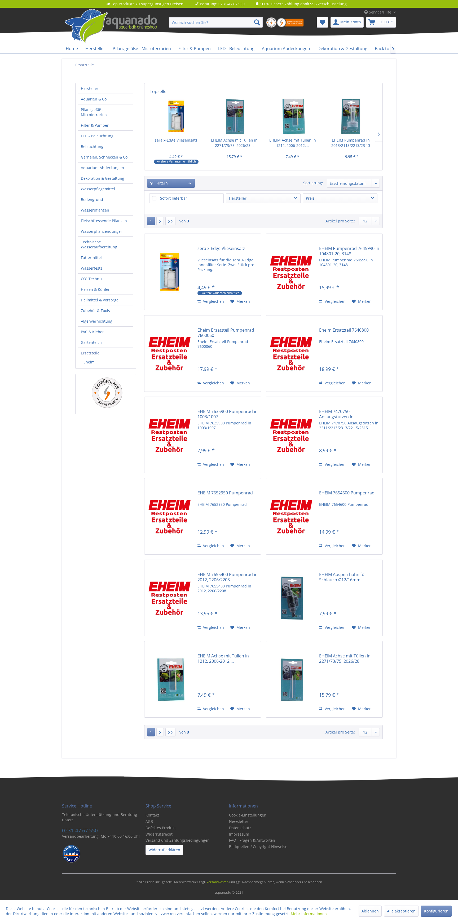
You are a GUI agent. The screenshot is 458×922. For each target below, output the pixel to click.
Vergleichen (213, 301)
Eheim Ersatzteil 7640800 (344, 330)
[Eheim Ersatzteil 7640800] (291, 353)
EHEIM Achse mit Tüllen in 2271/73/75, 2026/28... (234, 143)
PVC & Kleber (92, 331)
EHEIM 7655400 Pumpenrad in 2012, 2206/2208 (227, 577)
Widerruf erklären (164, 849)
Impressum (239, 834)
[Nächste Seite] (160, 221)
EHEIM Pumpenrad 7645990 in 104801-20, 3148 (349, 251)
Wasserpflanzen (95, 210)
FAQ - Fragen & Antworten (252, 840)
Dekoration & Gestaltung (102, 178)
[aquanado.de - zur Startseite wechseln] (120, 26)
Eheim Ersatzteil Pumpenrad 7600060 (225, 332)
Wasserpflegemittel (98, 188)
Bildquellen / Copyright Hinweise (258, 846)
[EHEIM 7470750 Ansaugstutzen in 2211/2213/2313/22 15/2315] (291, 435)
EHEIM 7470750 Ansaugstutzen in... (338, 414)
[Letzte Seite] (170, 221)
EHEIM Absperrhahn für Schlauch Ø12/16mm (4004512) (342, 577)
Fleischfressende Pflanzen (104, 220)
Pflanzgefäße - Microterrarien (94, 112)
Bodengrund (92, 199)
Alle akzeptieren (401, 911)
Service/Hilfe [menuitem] (380, 12)
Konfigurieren (436, 911)
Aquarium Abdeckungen (102, 167)
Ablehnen (370, 911)
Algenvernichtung (96, 321)
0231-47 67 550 (80, 830)
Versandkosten (217, 882)
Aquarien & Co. (94, 99)
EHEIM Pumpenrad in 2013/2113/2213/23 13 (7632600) (350, 143)
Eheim (89, 362)
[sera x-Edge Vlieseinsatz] (176, 116)
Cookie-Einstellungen (247, 815)
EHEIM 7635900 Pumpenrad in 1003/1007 (227, 414)
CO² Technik (91, 278)
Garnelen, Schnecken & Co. (105, 157)
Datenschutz (240, 827)
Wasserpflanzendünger (101, 231)
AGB (149, 821)
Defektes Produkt (161, 827)
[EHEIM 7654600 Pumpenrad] (291, 516)
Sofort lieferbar (173, 198)
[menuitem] (216, 22)
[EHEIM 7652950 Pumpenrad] (169, 516)
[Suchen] (257, 22)
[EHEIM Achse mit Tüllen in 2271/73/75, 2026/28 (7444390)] (234, 116)
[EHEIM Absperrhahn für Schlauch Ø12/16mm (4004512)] (291, 598)
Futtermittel (91, 257)
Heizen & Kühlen (96, 289)
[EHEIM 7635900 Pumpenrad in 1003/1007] (169, 435)
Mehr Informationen (309, 913)
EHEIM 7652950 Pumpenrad (225, 493)
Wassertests (91, 268)
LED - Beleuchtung (97, 135)
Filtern (161, 183)
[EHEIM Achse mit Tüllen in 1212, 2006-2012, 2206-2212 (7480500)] (292, 116)
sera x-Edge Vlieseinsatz (176, 140)
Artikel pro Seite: (340, 220)
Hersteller (89, 88)
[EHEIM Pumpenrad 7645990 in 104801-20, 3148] (291, 272)
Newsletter (238, 821)
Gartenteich (91, 342)
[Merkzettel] (322, 22)
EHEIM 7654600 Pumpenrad (347, 493)
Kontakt (152, 815)
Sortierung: (313, 182)
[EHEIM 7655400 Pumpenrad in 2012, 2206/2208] (169, 598)
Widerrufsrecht (159, 834)
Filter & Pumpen (95, 125)
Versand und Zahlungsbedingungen (178, 840)
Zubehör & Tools (95, 310)
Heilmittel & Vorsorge (99, 299)
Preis (310, 198)
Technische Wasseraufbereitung (99, 244)
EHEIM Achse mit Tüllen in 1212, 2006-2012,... (292, 143)
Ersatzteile (90, 352)
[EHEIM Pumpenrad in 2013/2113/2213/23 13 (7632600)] (350, 116)
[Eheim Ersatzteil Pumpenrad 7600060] (169, 353)
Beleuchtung (92, 146)
